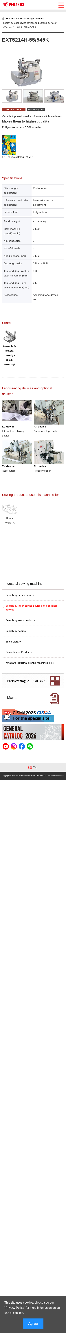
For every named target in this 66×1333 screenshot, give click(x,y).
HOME (9, 18)
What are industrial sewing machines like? (30, 662)
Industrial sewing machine (29, 18)
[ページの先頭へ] (33, 767)
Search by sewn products (20, 620)
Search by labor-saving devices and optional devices (29, 23)
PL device (40, 466)
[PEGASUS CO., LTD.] (13, 6)
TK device (8, 466)
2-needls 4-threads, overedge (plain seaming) (9, 355)
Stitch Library (13, 641)
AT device (8, 27)
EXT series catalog (17, 156)
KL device (8, 426)
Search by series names (20, 595)
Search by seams (16, 630)
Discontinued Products (19, 652)
